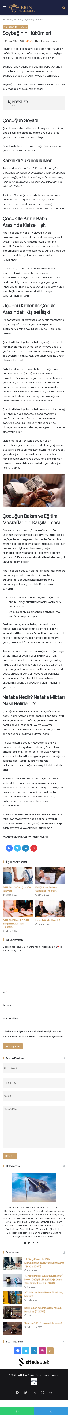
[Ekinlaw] (42, 1243)
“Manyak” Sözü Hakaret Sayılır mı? (43, 1323)
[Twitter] (17, 848)
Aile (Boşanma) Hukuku (30, 19)
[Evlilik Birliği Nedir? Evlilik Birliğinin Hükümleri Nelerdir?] (18, 908)
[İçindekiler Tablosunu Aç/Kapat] (34, 105)
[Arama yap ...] (63, 9)
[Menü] (4, 9)
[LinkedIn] (25, 848)
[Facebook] (9, 848)
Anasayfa (10, 19)
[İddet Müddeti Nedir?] (50, 908)
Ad (5, 992)
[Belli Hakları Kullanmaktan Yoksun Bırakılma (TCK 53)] (12, 1312)
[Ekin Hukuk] (22, 7)
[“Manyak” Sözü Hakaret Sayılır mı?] (12, 1328)
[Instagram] (38, 1243)
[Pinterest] (33, 848)
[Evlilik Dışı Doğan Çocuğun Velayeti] (18, 875)
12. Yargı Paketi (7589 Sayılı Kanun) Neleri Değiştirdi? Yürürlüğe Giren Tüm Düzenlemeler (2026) (43, 1279)
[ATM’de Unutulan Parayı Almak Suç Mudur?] (12, 1297)
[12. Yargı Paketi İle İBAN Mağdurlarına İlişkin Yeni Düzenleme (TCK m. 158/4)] (12, 1263)
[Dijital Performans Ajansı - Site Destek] (34, 1362)
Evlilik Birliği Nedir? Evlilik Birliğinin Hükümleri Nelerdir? (16, 923)
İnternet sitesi (10, 1018)
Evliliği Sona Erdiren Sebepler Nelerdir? (46, 889)
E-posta (8, 1005)
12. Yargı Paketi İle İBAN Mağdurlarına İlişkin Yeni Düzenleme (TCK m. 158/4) (44, 1262)
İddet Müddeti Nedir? (47, 920)
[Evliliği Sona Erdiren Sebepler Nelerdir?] (50, 875)
